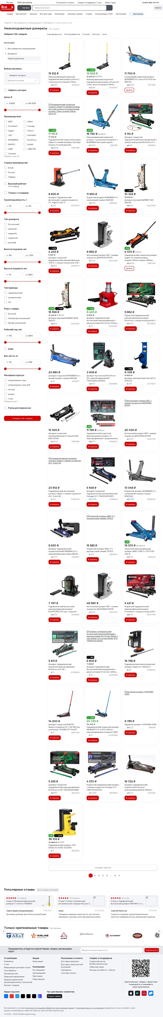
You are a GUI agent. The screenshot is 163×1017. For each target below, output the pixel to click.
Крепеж (33, 14)
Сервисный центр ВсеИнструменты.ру (99, 962)
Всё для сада (46, 14)
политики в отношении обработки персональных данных (49, 1008)
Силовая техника (75, 14)
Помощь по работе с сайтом (102, 970)
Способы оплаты (68, 973)
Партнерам (38, 976)
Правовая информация (14, 976)
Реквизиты (8, 961)
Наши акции (38, 961)
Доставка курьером (70, 961)
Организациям (39, 973)
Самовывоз (66, 970)
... (111, 875)
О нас (6, 964)
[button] (4, 931)
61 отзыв (126, 898)
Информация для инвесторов (17, 967)
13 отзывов (74, 898)
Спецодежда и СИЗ (104, 14)
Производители (11, 973)
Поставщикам (39, 970)
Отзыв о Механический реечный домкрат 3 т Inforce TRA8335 (20, 902)
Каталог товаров (11, 985)
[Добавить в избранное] (80, 41)
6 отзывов (21, 898)
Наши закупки (39, 979)
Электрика (59, 14)
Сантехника (121, 14)
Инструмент (21, 14)
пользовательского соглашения (90, 1008)
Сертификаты (10, 970)
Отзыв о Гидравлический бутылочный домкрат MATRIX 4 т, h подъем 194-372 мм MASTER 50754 (126, 902)
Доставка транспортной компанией (72, 965)
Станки (89, 14)
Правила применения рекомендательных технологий (18, 980)
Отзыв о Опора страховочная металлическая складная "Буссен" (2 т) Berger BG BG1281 (74, 902)
